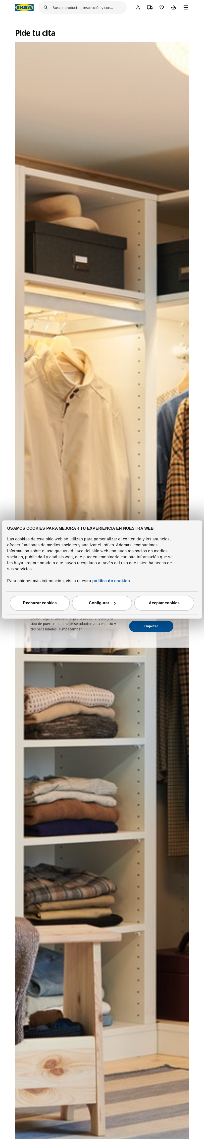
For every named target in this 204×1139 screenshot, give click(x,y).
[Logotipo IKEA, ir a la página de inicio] (24, 7)
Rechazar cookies (40, 603)
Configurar (99, 603)
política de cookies (110, 581)
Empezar (151, 626)
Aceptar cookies (164, 603)
